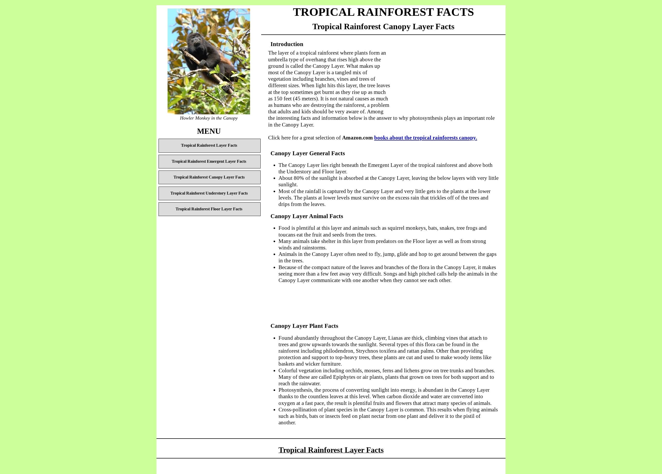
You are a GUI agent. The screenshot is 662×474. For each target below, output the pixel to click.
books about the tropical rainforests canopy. (425, 138)
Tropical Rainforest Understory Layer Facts (209, 193)
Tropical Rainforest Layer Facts (209, 145)
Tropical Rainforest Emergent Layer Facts (209, 161)
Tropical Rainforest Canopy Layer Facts (209, 177)
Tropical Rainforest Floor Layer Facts (209, 209)
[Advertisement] (444, 75)
